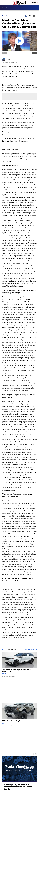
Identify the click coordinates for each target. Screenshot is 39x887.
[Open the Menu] (3, 2)
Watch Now (34, 2)
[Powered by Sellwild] (34, 754)
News (4, 16)
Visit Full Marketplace (31, 649)
